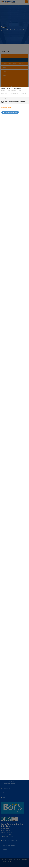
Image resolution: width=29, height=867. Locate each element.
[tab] (14, 98)
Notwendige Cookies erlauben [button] (7, 98)
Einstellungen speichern (11, 112)
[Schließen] (25, 89)
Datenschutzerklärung (6, 107)
